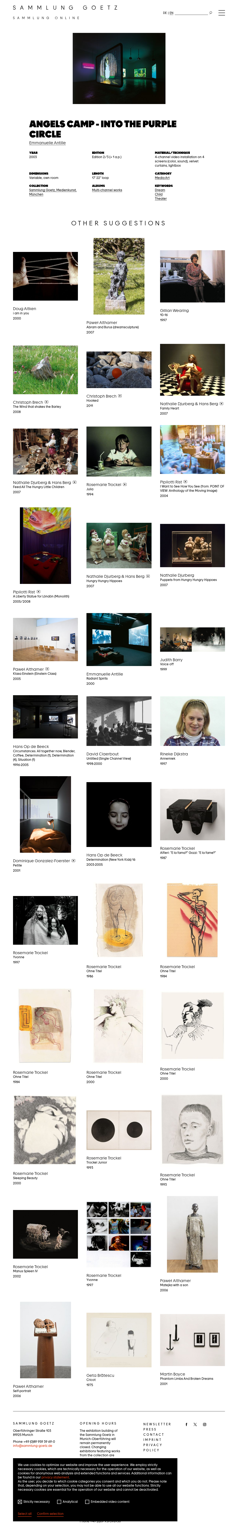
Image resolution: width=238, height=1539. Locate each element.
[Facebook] (186, 1425)
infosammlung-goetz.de (32, 1446)
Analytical (70, 1502)
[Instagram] (204, 1425)
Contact (154, 1434)
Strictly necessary (36, 1502)
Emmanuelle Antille (47, 142)
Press (150, 1429)
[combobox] (191, 12)
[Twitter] (195, 1425)
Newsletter (157, 1424)
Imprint (152, 1440)
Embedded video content (110, 1502)
